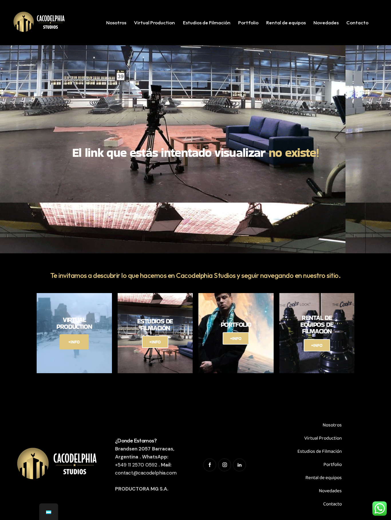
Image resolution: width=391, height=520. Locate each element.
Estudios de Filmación (319, 451)
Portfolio (332, 464)
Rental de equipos (323, 478)
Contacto (332, 504)
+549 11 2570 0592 (136, 465)
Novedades (330, 491)
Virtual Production (323, 438)
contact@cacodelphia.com (146, 473)
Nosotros (332, 425)
